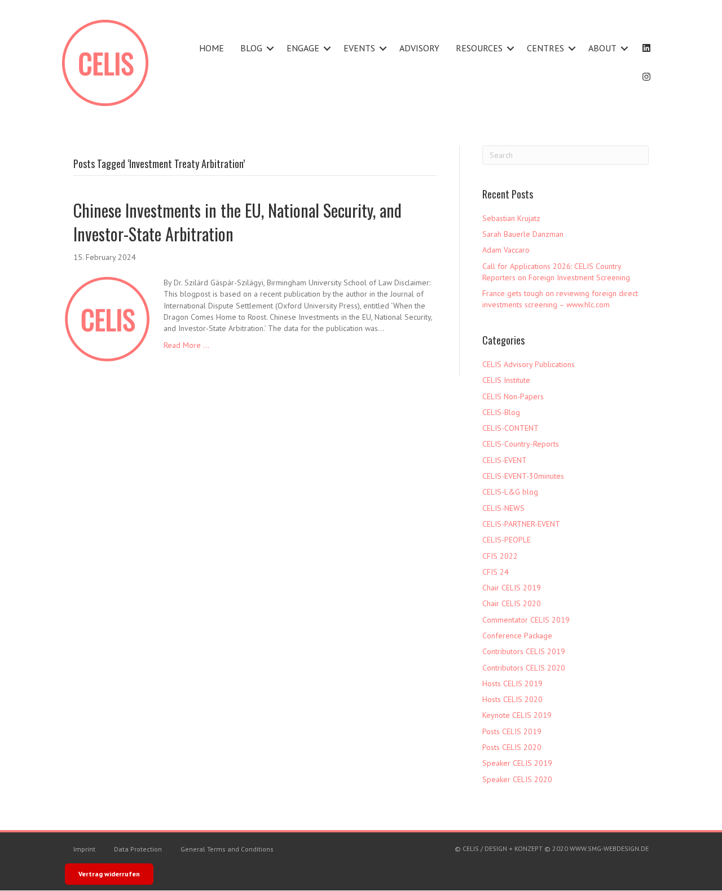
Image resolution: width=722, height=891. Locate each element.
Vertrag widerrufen (109, 874)
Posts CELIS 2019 (512, 731)
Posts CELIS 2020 (512, 747)
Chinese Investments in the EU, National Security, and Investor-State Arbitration (237, 221)
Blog (251, 48)
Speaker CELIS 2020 (517, 779)
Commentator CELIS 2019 (526, 620)
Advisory (419, 48)
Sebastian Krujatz (511, 218)
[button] (270, 48)
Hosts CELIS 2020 (512, 699)
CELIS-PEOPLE (506, 540)
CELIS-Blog (501, 412)
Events (359, 48)
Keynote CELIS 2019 (517, 715)
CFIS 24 (495, 572)
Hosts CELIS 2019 (512, 683)
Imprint (84, 849)
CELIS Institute (506, 380)
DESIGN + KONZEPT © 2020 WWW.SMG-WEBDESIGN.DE (567, 848)
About (602, 48)
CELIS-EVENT (504, 460)
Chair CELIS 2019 (511, 588)
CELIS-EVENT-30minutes (523, 476)
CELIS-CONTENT (510, 428)
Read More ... (186, 345)
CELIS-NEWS (503, 508)
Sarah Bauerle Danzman (522, 234)
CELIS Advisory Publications (528, 364)
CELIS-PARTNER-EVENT (521, 524)
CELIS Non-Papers (513, 396)
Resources (479, 48)
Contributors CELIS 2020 (523, 668)
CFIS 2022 (500, 556)
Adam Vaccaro (506, 250)
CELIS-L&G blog (510, 492)
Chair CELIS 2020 (511, 603)
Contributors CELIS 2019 (523, 651)
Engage (303, 48)
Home (211, 48)
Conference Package (517, 635)
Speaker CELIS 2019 (517, 763)
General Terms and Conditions (227, 849)
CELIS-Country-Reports (520, 444)
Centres (545, 48)
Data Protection (138, 849)
